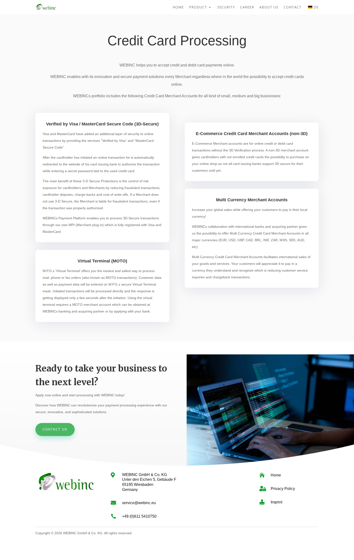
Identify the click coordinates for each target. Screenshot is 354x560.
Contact (293, 7)
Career (247, 7)
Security (226, 7)
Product (198, 7)
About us (268, 7)
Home (178, 7)
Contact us (55, 429)
